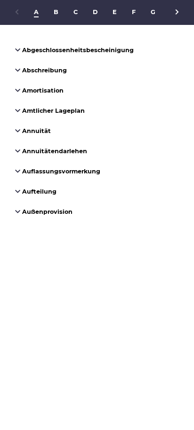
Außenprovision (46, 211)
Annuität (35, 130)
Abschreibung (43, 70)
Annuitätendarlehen (53, 151)
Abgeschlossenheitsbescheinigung (77, 50)
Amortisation (42, 90)
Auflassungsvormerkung (60, 171)
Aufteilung (38, 191)
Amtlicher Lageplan (52, 110)
